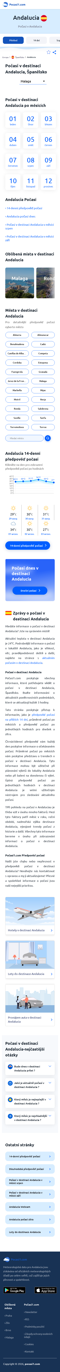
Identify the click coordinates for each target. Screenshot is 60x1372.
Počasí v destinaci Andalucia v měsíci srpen (25, 1181)
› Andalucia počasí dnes (20, 216)
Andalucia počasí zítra (21, 1219)
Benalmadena (17, 344)
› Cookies (29, 1344)
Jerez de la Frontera (18, 381)
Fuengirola (17, 371)
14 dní (36, 40)
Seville (17, 417)
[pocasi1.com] (14, 4)
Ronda (17, 408)
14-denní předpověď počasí (24, 1156)
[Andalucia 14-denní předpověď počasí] (30, 487)
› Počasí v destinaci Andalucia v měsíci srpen (29, 226)
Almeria (17, 334)
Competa (43, 353)
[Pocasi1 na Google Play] (14, 1290)
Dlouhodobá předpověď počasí (26, 1169)
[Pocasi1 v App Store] (45, 1290)
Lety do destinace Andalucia (25, 1232)
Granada (43, 371)
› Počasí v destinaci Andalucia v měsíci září (29, 238)
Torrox (43, 427)
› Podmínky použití (34, 1326)
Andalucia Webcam (19, 1206)
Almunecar (43, 334)
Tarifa (43, 417)
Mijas (43, 390)
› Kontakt (29, 1351)
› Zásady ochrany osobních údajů (38, 1335)
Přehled (13, 40)
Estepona (43, 362)
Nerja (43, 399)
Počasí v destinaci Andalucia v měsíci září (25, 1194)
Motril (17, 399)
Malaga (43, 381)
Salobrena (43, 408)
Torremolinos (17, 427)
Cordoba (17, 362)
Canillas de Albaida (17, 353)
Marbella (17, 390)
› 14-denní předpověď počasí (23, 208)
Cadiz (43, 344)
